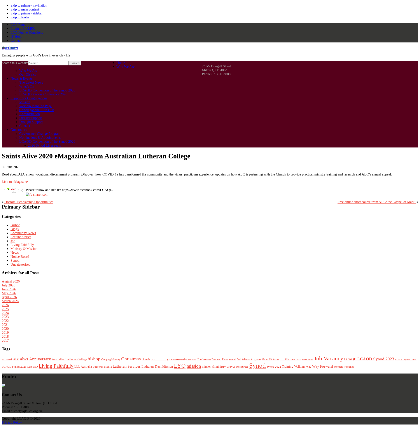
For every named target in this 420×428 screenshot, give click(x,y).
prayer (231, 366)
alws (24, 358)
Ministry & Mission (23, 249)
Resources (242, 366)
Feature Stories (20, 237)
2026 (5, 305)
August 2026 (11, 281)
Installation (307, 359)
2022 (5, 321)
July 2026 (8, 285)
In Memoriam (290, 359)
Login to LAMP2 (22, 28)
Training (287, 366)
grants (257, 359)
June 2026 (9, 289)
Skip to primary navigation (28, 5)
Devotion (216, 359)
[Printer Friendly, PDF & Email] (14, 190)
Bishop (15, 225)
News (14, 252)
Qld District (10, 48)
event (232, 359)
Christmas (131, 358)
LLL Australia (83, 366)
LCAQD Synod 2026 (14, 366)
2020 (5, 328)
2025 (5, 309)
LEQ (35, 366)
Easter (225, 359)
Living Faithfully (22, 245)
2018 (5, 336)
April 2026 (9, 297)
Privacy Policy (12, 422)
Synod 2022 (274, 366)
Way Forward (322, 366)
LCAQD (350, 359)
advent (7, 359)
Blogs (14, 229)
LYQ (180, 365)
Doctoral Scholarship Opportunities (28, 202)
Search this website (15, 63)
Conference (204, 359)
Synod (14, 260)
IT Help (15, 36)
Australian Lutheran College (69, 359)
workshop (349, 366)
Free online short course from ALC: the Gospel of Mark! (377, 202)
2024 (5, 313)
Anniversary (40, 359)
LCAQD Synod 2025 (405, 359)
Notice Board (19, 256)
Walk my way (302, 366)
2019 (5, 332)
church (146, 359)
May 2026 (9, 293)
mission (194, 366)
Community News (23, 233)
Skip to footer (19, 17)
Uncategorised (20, 264)
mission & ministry (214, 366)
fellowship (247, 359)
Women (338, 366)
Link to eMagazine (15, 182)
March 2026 (10, 301)
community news (183, 359)
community (160, 359)
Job (12, 241)
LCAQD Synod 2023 (375, 359)
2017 (5, 340)
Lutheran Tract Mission (157, 366)
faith (239, 359)
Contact (15, 40)
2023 (5, 317)
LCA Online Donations (26, 32)
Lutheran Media (102, 366)
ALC (16, 359)
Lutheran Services (127, 366)
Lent (29, 366)
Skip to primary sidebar (26, 13)
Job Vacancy (328, 358)
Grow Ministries (270, 359)
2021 (5, 324)
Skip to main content (24, 9)
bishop (94, 358)
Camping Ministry (110, 359)
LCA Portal (18, 24)
